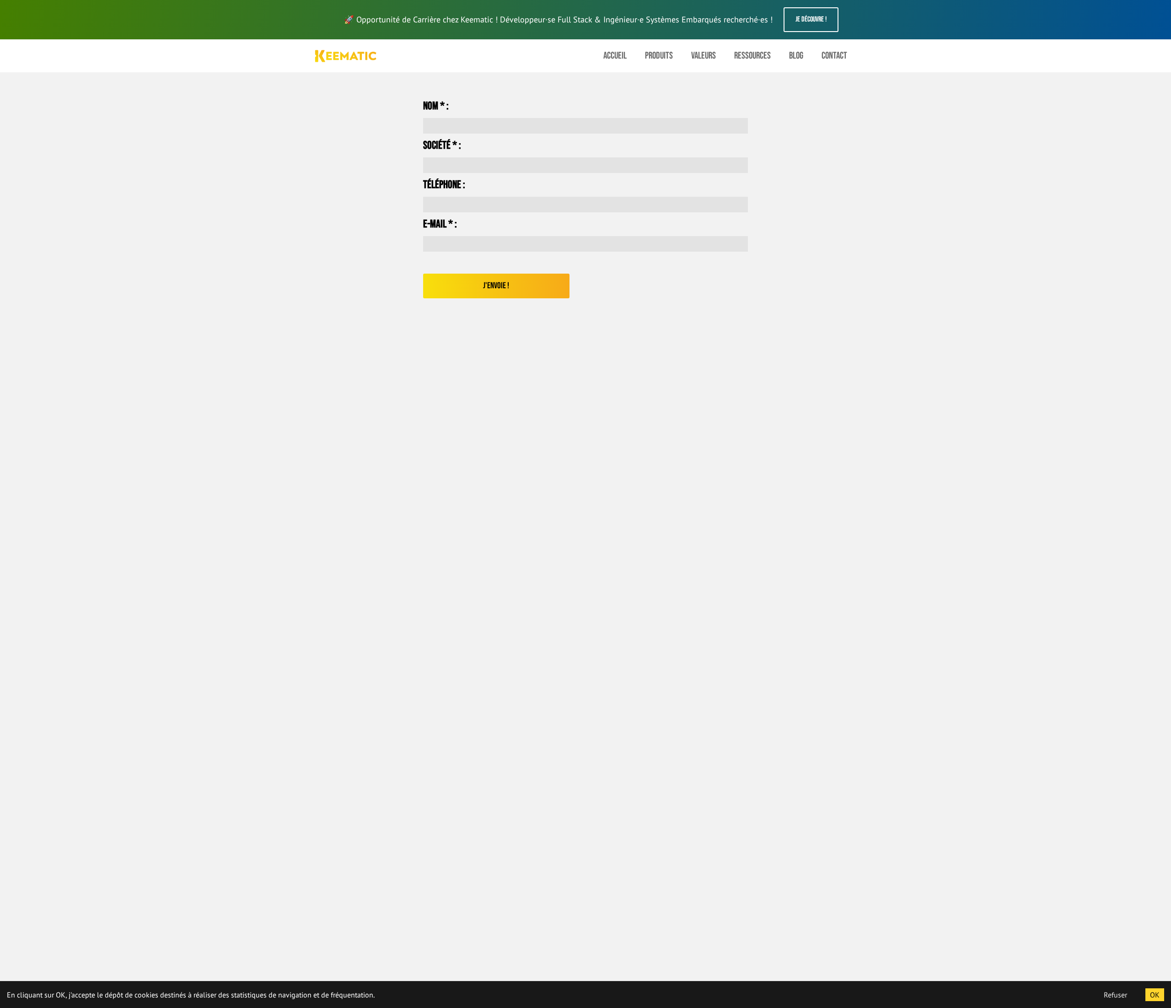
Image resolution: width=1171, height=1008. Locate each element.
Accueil (615, 55)
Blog (796, 55)
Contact (834, 55)
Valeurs (703, 55)
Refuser (1115, 994)
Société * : (442, 145)
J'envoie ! (496, 285)
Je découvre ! (811, 19)
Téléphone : (444, 184)
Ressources (752, 55)
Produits (659, 55)
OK (1155, 994)
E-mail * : (440, 224)
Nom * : (436, 106)
